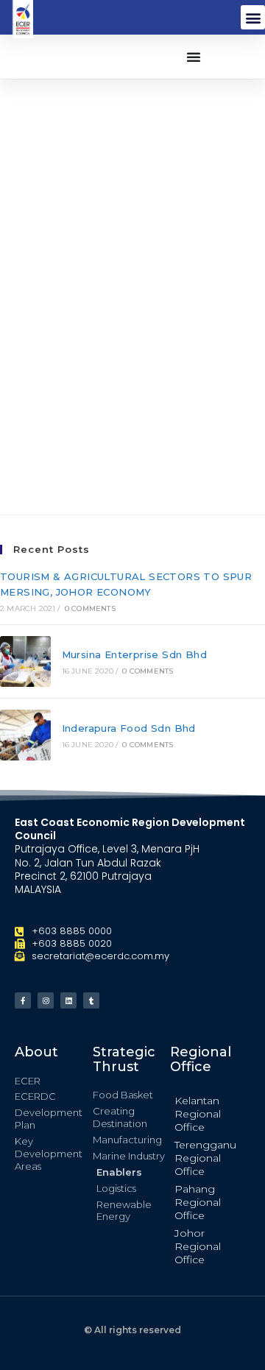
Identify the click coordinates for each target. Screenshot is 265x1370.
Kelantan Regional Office (197, 1114)
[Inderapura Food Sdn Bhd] (25, 735)
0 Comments (90, 608)
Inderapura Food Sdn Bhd (129, 728)
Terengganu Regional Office (205, 1158)
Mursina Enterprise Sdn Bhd (134, 654)
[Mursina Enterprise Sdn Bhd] (25, 661)
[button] (253, 17)
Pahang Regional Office (197, 1202)
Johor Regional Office (197, 1246)
